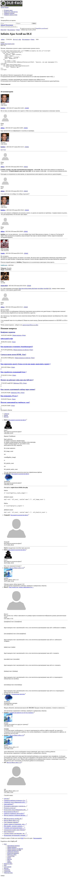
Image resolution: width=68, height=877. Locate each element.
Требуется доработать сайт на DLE (14, 813)
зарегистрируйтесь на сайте (30, 325)
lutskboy (3, 108)
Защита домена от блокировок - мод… (15, 824)
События (6, 413)
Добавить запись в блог (10, 14)
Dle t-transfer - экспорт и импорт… (14, 826)
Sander (3, 253)
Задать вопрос (5, 7)
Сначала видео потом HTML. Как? (13, 354)
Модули (6, 416)
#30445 (26, 307)
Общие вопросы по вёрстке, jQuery (23, 349)
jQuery (18, 29)
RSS (22, 838)
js (17, 39)
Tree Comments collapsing (11, 822)
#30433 (26, 191)
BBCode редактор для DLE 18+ (13, 818)
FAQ (5, 844)
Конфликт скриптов (8, 332)
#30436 (27, 210)
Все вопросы (11, 29)
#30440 (29, 285)
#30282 (27, 147)
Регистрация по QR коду (11, 811)
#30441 (26, 231)
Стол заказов (7, 866)
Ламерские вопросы (13, 851)
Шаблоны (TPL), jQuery (20, 383)
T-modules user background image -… (14, 828)
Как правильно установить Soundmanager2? (17, 346)
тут (1, 149)
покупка (7, 798)
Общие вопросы (12, 847)
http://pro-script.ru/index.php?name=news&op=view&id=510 (35, 288)
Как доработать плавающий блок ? (13, 372)
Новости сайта (8, 863)
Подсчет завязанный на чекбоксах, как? (15, 402)
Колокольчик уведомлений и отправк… (15, 835)
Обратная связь (8, 872)
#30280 (27, 108)
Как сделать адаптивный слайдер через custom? (18, 389)
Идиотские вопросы (13, 853)
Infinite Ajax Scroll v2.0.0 (7, 44)
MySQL (9, 862)
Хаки (8, 860)
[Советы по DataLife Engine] (11, 6)
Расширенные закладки (18, 694)
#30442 (26, 253)
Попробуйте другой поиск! (41, 28)
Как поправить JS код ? (9, 396)
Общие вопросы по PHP (14, 850)
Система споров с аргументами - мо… (15, 833)
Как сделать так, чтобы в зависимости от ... (21, 587)
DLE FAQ (3, 29)
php (20, 39)
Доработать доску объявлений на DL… (15, 802)
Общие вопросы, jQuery (19, 335)
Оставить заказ (8, 10)
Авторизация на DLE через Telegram (15, 829)
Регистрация (9, 25)
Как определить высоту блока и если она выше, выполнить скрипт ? (26, 364)
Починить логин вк (10, 808)
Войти (34, 23)
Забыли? (3, 25)
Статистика (7, 871)
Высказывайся (37, 838)
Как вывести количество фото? (17, 420)
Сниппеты (7, 869)
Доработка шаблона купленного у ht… (15, 800)
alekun (2, 39)
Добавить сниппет (9, 13)
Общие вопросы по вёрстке (15, 848)
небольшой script (7, 338)
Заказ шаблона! (9, 804)
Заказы (6, 415)
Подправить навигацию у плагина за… (15, 806)
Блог (5, 865)
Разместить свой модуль (11, 11)
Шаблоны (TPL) (11, 854)
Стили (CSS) (11, 856)
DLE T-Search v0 (9, 831)
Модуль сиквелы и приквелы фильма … (16, 815)
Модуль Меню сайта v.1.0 (16, 568)
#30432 (26, 166)
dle (14, 39)
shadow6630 (4, 285)
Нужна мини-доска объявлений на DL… (16, 809)
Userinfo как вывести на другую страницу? (21, 712)
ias (16, 39)
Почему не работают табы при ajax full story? (17, 380)
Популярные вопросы (13, 845)
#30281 (26, 128)
